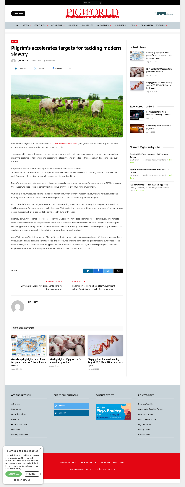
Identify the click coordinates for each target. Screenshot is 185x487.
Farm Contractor (145, 414)
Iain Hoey (23, 61)
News (26, 25)
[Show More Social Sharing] (70, 68)
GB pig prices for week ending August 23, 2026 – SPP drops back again (105, 362)
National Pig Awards (147, 419)
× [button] (40, 449)
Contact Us (16, 409)
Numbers (73, 25)
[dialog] (23, 465)
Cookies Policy (88, 462)
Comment (56, 25)
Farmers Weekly (145, 404)
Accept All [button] (14, 474)
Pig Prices (87, 25)
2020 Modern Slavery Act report (64, 144)
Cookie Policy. (15, 468)
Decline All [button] (31, 474)
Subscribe (18, 13)
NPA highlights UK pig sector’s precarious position (65, 361)
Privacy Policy (68, 462)
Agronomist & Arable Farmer (150, 409)
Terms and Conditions (112, 462)
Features (40, 25)
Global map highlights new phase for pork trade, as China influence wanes (28, 362)
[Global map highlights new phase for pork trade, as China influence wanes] (28, 345)
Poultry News (144, 430)
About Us (15, 419)
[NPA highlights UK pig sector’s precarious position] (67, 345)
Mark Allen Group (100, 469)
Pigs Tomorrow (144, 425)
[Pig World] (92, 13)
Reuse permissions (19, 435)
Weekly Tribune (145, 435)
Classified (147, 25)
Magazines (103, 25)
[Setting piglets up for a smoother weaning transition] (137, 115)
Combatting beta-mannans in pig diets (158, 126)
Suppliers (120, 25)
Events (160, 25)
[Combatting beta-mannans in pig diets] (137, 128)
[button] (23, 480)
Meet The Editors (18, 414)
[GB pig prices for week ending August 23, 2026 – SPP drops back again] (105, 345)
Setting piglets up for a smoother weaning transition (158, 113)
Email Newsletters (19, 425)
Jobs (132, 25)
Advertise (15, 404)
